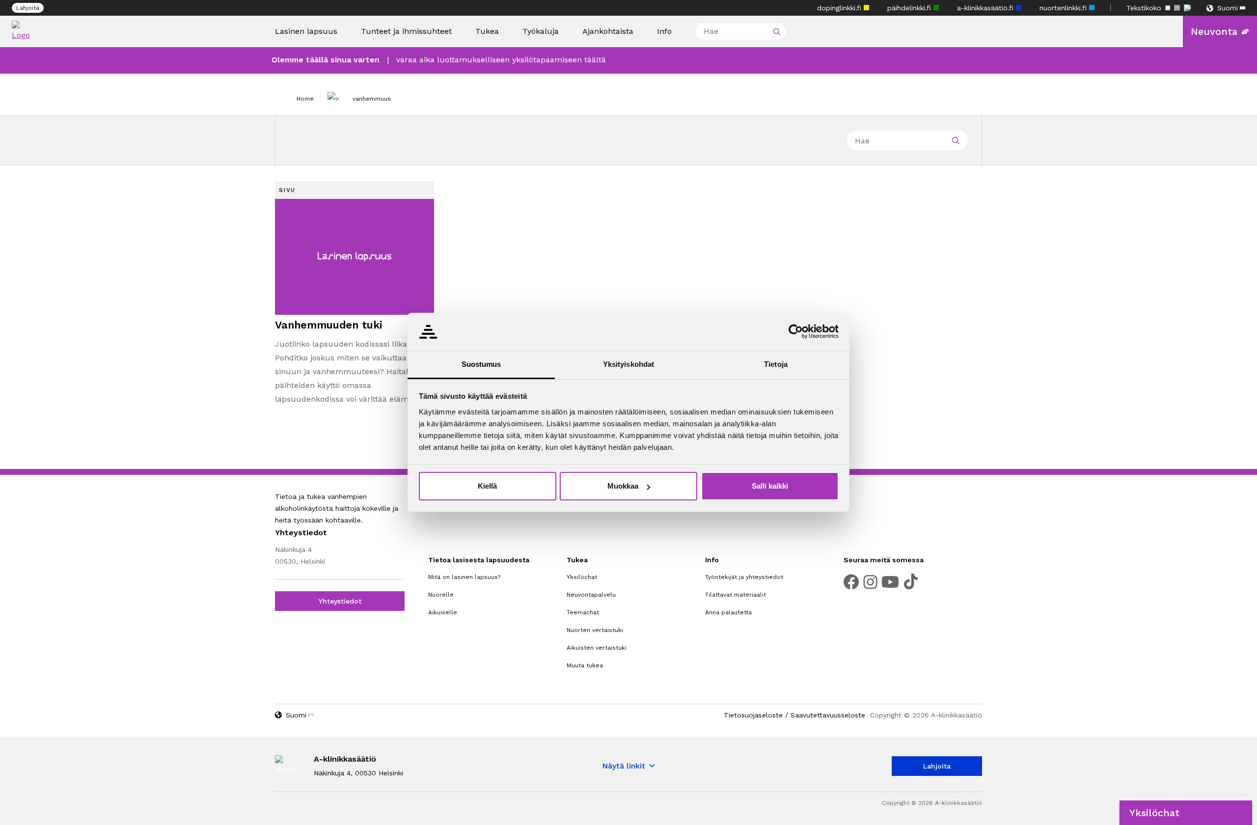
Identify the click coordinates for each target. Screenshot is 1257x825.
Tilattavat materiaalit (735, 594)
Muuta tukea (585, 665)
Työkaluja (540, 31)
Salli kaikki (770, 486)
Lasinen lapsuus (306, 31)
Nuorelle (441, 594)
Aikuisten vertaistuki (597, 647)
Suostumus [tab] (481, 364)
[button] (1186, 812)
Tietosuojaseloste (753, 715)
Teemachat (583, 612)
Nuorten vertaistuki (595, 630)
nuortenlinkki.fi (1064, 8)
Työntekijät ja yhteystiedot (744, 577)
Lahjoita (27, 7)
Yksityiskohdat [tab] (628, 364)
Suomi (1227, 8)
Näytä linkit (623, 765)
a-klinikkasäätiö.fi (986, 8)
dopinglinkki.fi (840, 8)
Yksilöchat (582, 577)
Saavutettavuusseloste (828, 715)
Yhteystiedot (340, 601)
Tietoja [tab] (776, 364)
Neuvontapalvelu (591, 594)
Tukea (487, 31)
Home (305, 98)
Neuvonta (1214, 31)
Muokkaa (622, 486)
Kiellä (487, 486)
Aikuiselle (442, 612)
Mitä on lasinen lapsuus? (464, 577)
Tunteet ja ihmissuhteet (406, 31)
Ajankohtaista (607, 31)
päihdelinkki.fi (910, 8)
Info (664, 31)
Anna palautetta (728, 612)
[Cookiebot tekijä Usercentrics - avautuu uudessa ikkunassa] (796, 331)
